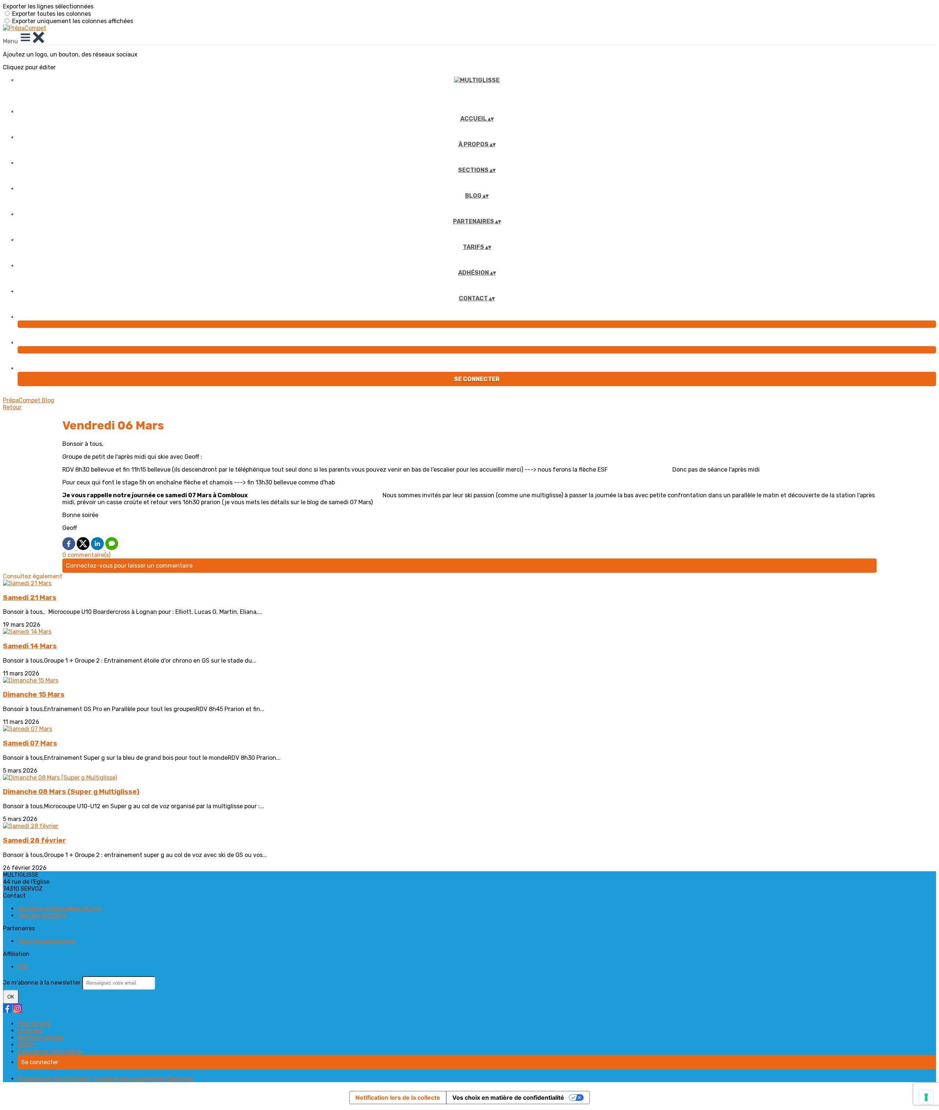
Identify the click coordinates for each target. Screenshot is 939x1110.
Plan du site (34, 1023)
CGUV (25, 1044)
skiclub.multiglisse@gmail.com (60, 908)
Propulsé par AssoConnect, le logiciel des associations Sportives (106, 1078)
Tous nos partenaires (46, 941)
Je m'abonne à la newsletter (42, 982)
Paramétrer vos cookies (50, 1051)
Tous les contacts (42, 915)
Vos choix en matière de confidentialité (508, 1097)
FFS (23, 966)
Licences (30, 1030)
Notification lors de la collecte (397, 1097)
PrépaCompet (22, 400)
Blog (48, 400)
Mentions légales (41, 1037)
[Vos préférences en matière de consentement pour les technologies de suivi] (926, 1097)
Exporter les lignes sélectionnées (48, 6)
